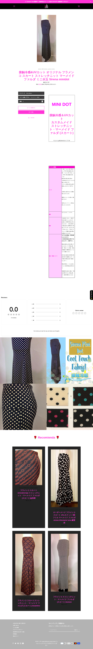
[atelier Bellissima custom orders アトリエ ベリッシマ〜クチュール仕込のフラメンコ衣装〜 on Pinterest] (18, 643)
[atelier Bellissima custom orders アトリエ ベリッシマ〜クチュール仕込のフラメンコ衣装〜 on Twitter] (15, 643)
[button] (46, 304)
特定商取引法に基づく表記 (18, 631)
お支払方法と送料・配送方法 (19, 623)
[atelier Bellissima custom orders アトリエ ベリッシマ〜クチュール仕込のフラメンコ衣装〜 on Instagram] (20, 643)
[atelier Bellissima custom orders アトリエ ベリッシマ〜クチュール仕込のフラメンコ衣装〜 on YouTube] (23, 643)
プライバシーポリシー (18, 629)
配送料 (40, 84)
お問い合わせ (16, 625)
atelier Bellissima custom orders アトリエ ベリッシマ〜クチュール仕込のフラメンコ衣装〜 (47, 643)
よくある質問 (16, 627)
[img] (13, 314)
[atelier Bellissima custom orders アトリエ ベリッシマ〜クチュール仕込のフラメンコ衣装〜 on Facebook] (13, 643)
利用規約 (15, 633)
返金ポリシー (16, 636)
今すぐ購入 (31, 112)
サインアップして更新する (56, 623)
